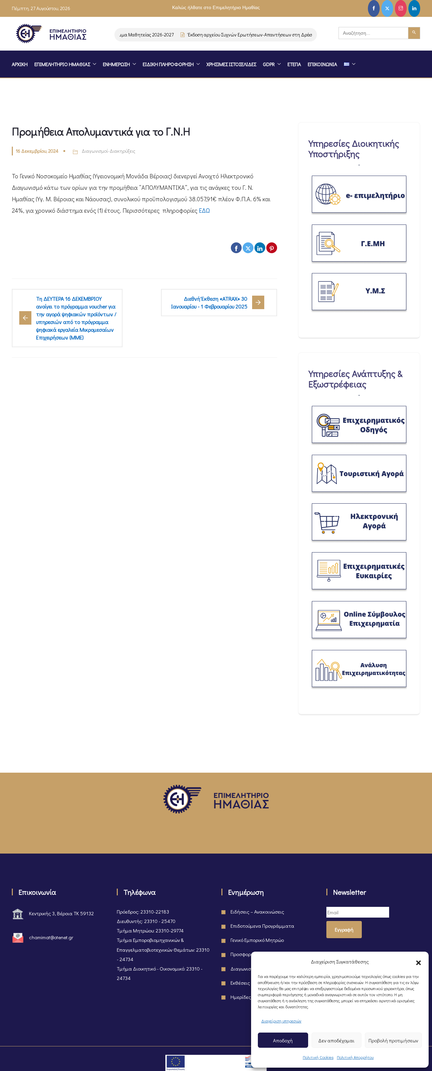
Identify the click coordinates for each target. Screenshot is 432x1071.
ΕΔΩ (204, 210)
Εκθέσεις (240, 982)
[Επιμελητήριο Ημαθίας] (51, 35)
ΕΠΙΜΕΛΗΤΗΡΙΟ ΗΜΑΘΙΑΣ (62, 64)
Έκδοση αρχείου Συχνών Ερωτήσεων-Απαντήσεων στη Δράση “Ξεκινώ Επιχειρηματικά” (269, 34)
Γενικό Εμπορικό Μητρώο (257, 939)
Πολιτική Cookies (318, 1057)
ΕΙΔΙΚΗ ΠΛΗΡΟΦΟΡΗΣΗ (168, 64)
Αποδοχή (283, 1040)
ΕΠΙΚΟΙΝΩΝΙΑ (322, 64)
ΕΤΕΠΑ (294, 64)
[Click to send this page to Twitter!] (248, 247)
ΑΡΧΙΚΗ (20, 64)
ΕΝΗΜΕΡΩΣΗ (116, 64)
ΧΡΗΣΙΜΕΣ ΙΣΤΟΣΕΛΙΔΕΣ (231, 64)
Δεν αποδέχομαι (336, 1040)
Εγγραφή (344, 929)
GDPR (269, 64)
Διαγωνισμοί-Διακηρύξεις (108, 151)
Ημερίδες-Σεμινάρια (253, 996)
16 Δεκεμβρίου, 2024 (37, 151)
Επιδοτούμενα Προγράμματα (262, 925)
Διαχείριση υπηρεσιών (281, 1020)
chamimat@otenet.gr (51, 937)
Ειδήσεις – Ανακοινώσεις (257, 911)
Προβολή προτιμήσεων (393, 1040)
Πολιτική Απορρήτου (355, 1057)
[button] (418, 961)
